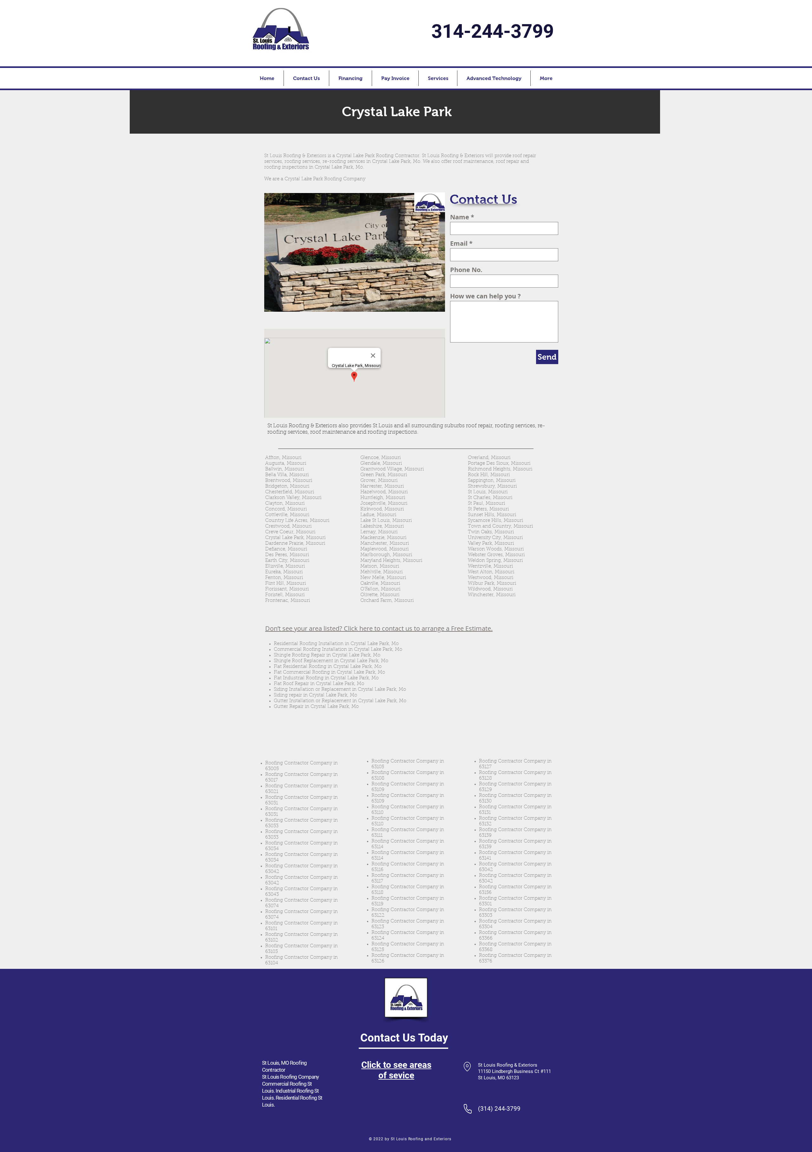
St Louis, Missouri (488, 492)
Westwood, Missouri (490, 578)
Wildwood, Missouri (490, 589)
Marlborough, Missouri (386, 555)
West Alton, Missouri (491, 572)
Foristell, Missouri (284, 595)
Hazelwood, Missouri (384, 492)
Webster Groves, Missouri (496, 555)
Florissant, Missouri (287, 589)
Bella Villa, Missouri (287, 475)
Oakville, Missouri (380, 583)
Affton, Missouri (283, 458)
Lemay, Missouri (378, 532)
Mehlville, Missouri (381, 572)
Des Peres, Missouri (287, 555)
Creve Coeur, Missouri (290, 532)
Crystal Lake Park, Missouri (295, 538)
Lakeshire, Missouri (382, 526)
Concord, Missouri (286, 509)
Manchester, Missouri (384, 543)
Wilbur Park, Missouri (492, 583)
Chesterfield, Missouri (289, 492)
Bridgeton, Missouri (287, 486)
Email (459, 243)
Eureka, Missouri (284, 572)
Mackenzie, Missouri (383, 538)
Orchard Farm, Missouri (387, 600)
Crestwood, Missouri (288, 526)
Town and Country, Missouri (500, 526)
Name (459, 217)
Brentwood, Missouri (288, 480)
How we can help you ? (485, 296)
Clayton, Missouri (284, 503)
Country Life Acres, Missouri (297, 520)
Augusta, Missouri (285, 463)
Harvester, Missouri (382, 486)
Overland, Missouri (489, 458)
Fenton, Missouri (284, 578)
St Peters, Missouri (488, 509)
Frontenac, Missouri (287, 600)
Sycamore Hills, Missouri (495, 520)
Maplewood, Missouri (384, 549)
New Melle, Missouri (383, 578)
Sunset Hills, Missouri (492, 515)
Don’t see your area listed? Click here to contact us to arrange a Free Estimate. (379, 628)
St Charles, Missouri (490, 498)
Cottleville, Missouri (287, 515)
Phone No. (466, 270)
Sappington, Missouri (491, 480)
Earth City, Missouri (287, 560)
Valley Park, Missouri (491, 543)
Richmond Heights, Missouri (500, 469)
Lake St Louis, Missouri (386, 520)
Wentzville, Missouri (490, 566)
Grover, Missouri (378, 480)
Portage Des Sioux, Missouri (499, 463)
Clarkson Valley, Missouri (293, 498)
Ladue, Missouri (378, 515)
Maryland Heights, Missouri (391, 560)
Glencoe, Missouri (380, 458)
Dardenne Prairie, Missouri (295, 543)
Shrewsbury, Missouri (492, 486)
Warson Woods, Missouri (496, 549)
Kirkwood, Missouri (382, 509)
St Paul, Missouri (486, 503)
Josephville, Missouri (383, 503)
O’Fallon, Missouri (380, 589)
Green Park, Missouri (383, 475)
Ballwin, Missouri (284, 469)
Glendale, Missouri (381, 463)
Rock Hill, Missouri (489, 475)
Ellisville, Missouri (285, 566)
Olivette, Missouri (379, 595)
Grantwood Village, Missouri (392, 469)
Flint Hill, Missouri (285, 583)
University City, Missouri (495, 538)
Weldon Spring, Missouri (495, 560)
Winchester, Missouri (491, 595)
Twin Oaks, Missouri (491, 532)
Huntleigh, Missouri (382, 498)
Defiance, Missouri (286, 549)
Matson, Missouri (379, 566)
